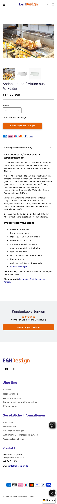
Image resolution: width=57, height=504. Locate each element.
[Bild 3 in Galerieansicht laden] (34, 74)
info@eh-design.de (18, 466)
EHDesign (13, 497)
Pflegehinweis (10, 406)
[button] (4, 4)
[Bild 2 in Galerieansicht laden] (22, 74)
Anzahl (6, 105)
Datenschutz (9, 426)
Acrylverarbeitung (12, 398)
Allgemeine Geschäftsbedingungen (20, 435)
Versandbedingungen (13, 430)
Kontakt (7, 389)
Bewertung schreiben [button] (28, 327)
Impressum (8, 422)
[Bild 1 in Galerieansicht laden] (9, 74)
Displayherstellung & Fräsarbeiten (20, 402)
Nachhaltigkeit (10, 394)
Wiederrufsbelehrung (13, 439)
